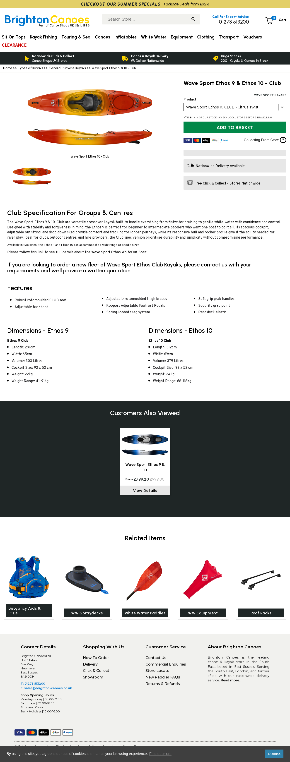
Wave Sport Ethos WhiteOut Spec (119, 252)
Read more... (231, 680)
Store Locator (158, 671)
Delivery (90, 664)
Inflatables (125, 37)
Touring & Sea (75, 37)
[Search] (193, 19)
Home (7, 68)
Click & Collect (96, 671)
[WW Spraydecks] (87, 579)
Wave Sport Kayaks (270, 95)
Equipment (182, 37)
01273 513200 (234, 22)
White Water (153, 37)
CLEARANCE (14, 45)
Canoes (102, 37)
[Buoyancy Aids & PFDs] (29, 577)
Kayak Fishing (43, 37)
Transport (229, 37)
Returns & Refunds (162, 684)
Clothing (206, 37)
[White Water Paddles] (145, 579)
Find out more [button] (160, 754)
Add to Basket (235, 127)
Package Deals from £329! (186, 4)
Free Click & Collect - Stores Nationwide (227, 183)
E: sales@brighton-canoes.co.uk (46, 688)
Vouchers (252, 37)
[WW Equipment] (203, 579)
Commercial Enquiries (165, 664)
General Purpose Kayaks (67, 68)
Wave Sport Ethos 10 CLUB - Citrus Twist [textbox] (222, 107)
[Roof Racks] (261, 579)
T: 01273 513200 (33, 683)
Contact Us (155, 658)
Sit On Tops (14, 37)
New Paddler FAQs (162, 677)
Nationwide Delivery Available (220, 166)
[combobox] (235, 107)
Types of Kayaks (31, 68)
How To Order (96, 658)
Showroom (93, 677)
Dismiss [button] (274, 754)
